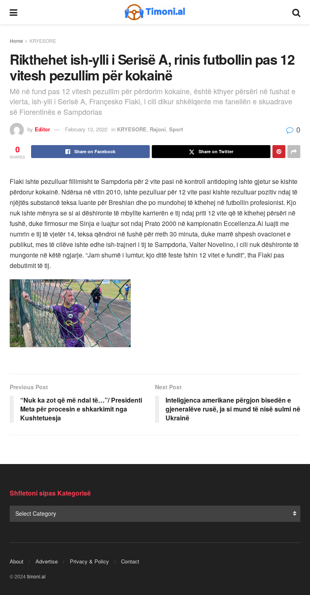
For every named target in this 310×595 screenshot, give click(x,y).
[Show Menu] (13, 12)
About (16, 561)
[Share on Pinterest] (278, 151)
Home (16, 40)
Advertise (47, 561)
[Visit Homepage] (155, 12)
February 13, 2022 (86, 129)
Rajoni (158, 129)
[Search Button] (296, 12)
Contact (130, 561)
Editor (42, 129)
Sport (176, 129)
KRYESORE (42, 40)
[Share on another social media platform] (293, 151)
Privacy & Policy (89, 561)
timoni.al (36, 576)
